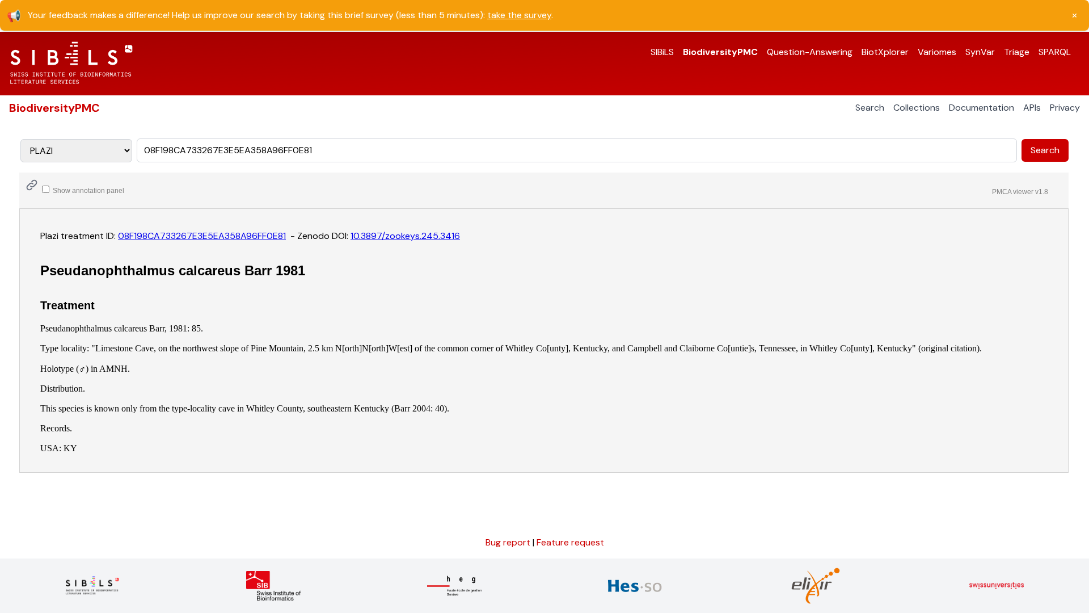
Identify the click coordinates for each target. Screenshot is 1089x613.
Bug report (509, 542)
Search (869, 108)
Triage (1016, 52)
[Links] (32, 185)
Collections (916, 108)
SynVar (980, 52)
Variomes (937, 52)
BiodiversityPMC (720, 52)
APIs (1032, 108)
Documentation (981, 108)
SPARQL (1055, 52)
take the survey (519, 15)
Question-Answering (809, 52)
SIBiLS (662, 52)
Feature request (570, 542)
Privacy (1065, 108)
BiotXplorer (885, 52)
